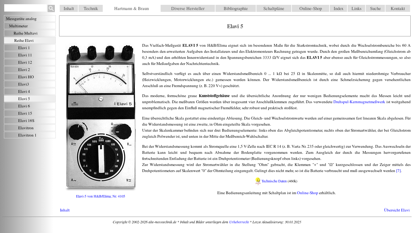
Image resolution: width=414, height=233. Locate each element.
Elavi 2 (24, 69)
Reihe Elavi (24, 40)
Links (357, 8)
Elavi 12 (25, 62)
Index (338, 8)
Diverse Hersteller (188, 8)
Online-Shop (310, 8)
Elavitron (26, 127)
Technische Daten (274, 180)
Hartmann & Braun (131, 8)
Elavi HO (26, 76)
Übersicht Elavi (397, 210)
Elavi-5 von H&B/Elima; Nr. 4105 (100, 196)
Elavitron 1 (27, 135)
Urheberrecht (239, 221)
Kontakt (398, 8)
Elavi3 (23, 84)
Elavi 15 (25, 113)
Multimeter (18, 26)
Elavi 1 (24, 47)
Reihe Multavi (26, 33)
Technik (91, 8)
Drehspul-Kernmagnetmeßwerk (359, 101)
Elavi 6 (24, 106)
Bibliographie (236, 8)
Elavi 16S (26, 120)
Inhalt (69, 8)
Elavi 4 (24, 91)
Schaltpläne (273, 8)
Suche (375, 8)
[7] (398, 170)
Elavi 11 (25, 55)
